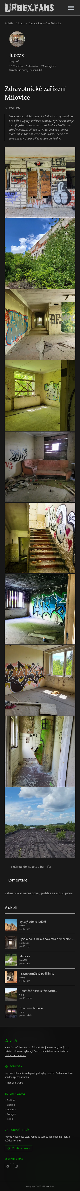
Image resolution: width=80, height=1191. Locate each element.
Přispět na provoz (20, 1148)
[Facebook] (8, 1166)
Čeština (11, 1100)
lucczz (21, 23)
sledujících (48, 66)
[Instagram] (16, 1166)
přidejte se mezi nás (15, 1055)
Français (11, 1114)
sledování (32, 66)
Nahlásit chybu (15, 1082)
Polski (10, 1118)
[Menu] (71, 7)
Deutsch (11, 1109)
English (11, 1104)
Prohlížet (9, 23)
